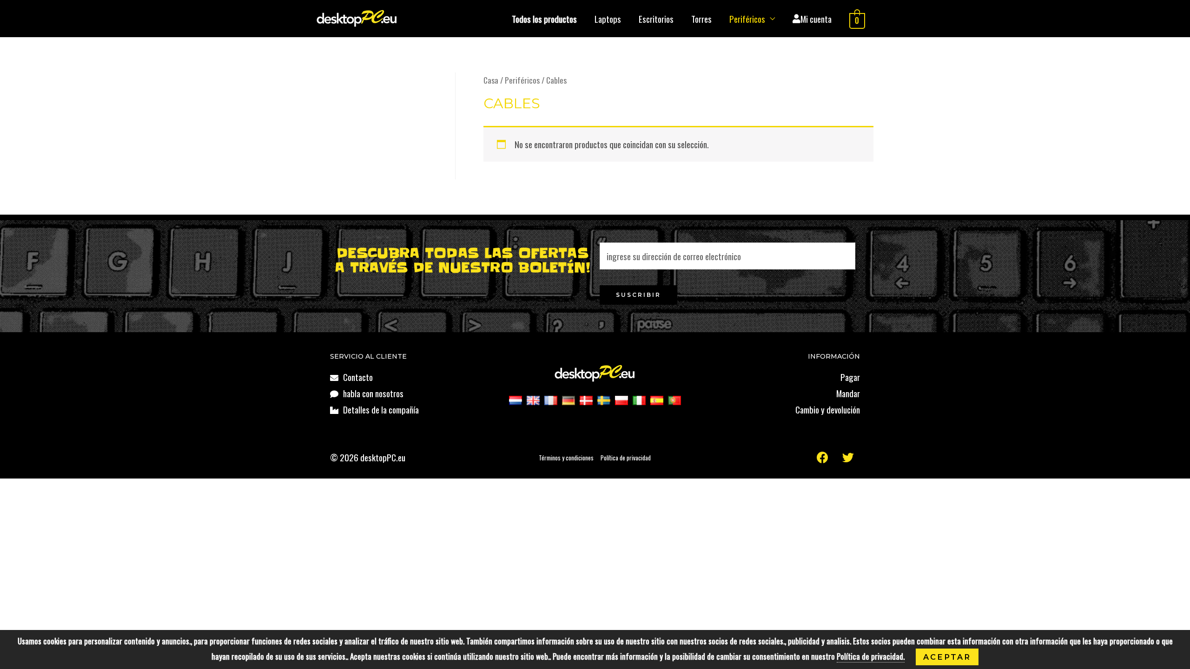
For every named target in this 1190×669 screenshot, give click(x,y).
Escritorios (656, 18)
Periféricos (747, 18)
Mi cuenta (816, 18)
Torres (701, 18)
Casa (490, 80)
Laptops (608, 18)
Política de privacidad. (871, 656)
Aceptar (947, 657)
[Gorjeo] (848, 457)
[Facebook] (822, 457)
